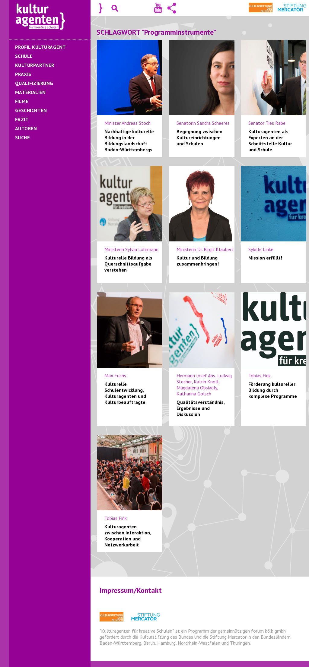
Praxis (23, 74)
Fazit (22, 119)
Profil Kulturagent (40, 47)
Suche (22, 137)
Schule (24, 56)
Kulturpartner (34, 65)
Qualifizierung (34, 83)
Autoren (26, 128)
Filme (21, 101)
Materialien (30, 92)
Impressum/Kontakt (131, 590)
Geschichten (31, 110)
